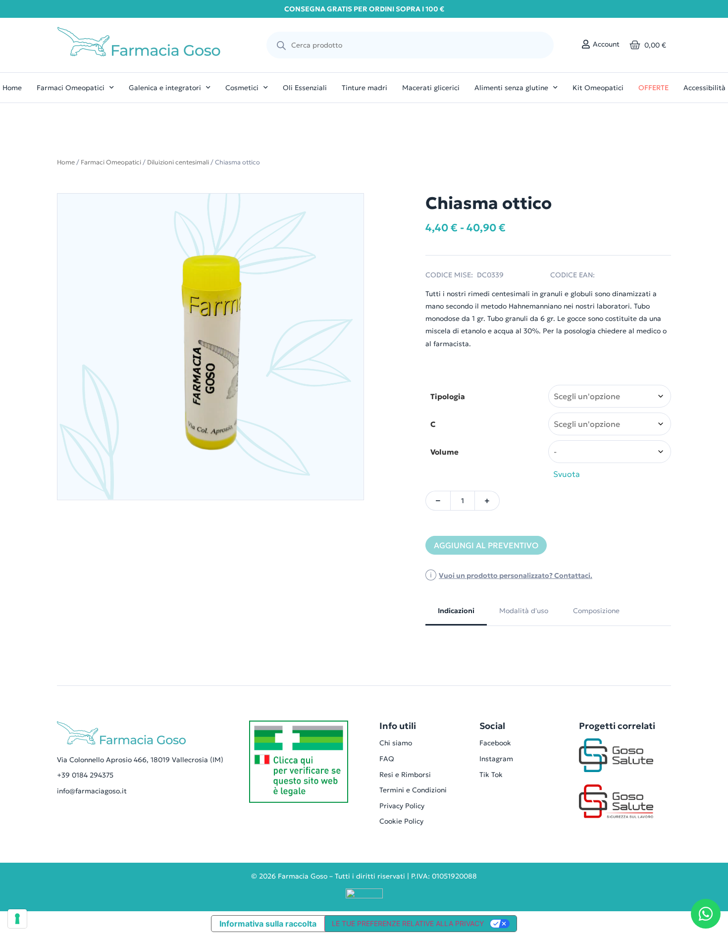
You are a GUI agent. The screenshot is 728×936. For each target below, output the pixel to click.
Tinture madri (364, 87)
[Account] (585, 44)
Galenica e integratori (165, 87)
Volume (444, 452)
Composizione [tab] (596, 610)
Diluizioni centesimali (178, 162)
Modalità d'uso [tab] (523, 610)
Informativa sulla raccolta (267, 924)
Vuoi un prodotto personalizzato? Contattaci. (515, 575)
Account (606, 44)
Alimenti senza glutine (511, 87)
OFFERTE (653, 87)
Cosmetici (242, 87)
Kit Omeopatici (598, 87)
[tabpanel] (548, 636)
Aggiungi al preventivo (486, 545)
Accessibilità (704, 87)
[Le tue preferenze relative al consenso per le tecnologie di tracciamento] (17, 918)
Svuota (566, 474)
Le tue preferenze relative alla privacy (408, 923)
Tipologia (447, 396)
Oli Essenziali (305, 87)
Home (12, 87)
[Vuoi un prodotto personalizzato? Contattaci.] (430, 576)
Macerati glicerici (431, 87)
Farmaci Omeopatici (70, 87)
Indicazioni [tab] (456, 610)
